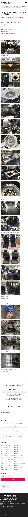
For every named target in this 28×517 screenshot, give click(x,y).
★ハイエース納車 (4, 463)
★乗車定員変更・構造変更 (19, 463)
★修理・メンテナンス (5, 465)
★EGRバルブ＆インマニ (19, 453)
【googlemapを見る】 (4, 507)
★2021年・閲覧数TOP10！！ (7, 449)
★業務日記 (8, 412)
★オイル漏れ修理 (17, 457)
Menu (26, 2)
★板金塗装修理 (4, 469)
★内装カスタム (17, 465)
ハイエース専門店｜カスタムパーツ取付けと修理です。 (12, 423)
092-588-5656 (14, 389)
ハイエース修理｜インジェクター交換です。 (10, 426)
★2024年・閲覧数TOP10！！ (20, 451)
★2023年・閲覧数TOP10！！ (7, 451)
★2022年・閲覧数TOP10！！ (20, 449)
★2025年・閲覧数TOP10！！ (7, 453)
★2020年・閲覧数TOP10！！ (20, 447)
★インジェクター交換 (18, 455)
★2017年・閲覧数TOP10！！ (7, 445)
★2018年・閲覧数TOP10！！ (20, 445)
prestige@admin (19, 17)
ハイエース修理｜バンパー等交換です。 (9, 429)
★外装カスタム (4, 467)
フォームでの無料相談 (14, 394)
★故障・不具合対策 (18, 467)
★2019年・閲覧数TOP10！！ (7, 447)
